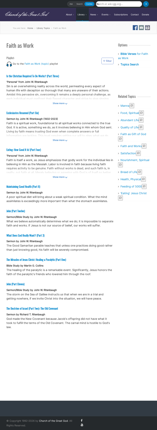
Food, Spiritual (130, 113)
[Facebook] (81, 420)
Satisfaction (128, 153)
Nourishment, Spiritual (135, 160)
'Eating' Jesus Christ (134, 193)
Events (105, 14)
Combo (89, 4)
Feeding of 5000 (131, 186)
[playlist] (9, 63)
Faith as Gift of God (133, 134)
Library (81, 14)
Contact (135, 14)
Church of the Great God (25, 15)
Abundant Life (130, 120)
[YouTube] (82, 424)
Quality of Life (130, 127)
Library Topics (43, 28)
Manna (125, 105)
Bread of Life (129, 172)
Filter (109, 61)
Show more (59, 103)
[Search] (146, 4)
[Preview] (131, 105)
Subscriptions (121, 14)
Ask (71, 4)
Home (30, 28)
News (93, 14)
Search (80, 4)
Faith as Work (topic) (37, 63)
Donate (145, 14)
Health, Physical (131, 179)
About (69, 14)
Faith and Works (131, 146)
